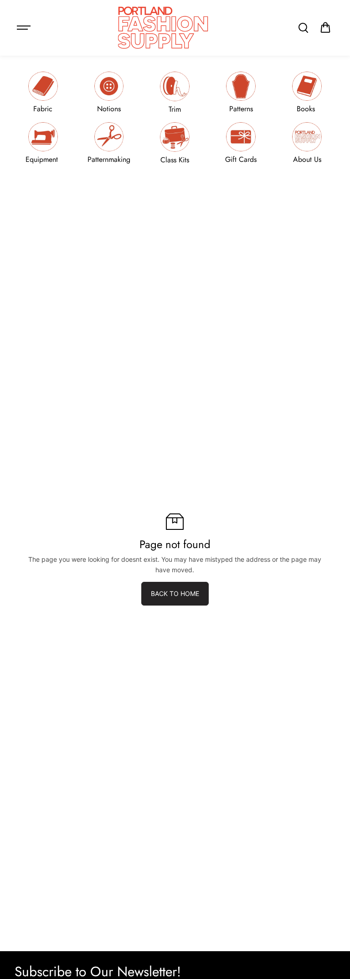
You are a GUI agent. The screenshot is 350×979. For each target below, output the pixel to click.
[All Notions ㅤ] (109, 92)
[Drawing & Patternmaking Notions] (109, 143)
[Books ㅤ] (307, 92)
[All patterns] (241, 92)
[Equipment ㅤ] (43, 143)
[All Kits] (175, 143)
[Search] (303, 28)
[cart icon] (325, 28)
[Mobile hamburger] (25, 28)
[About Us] (307, 143)
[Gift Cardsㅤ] (241, 143)
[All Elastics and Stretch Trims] (175, 92)
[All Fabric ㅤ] (43, 92)
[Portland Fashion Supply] (163, 28)
